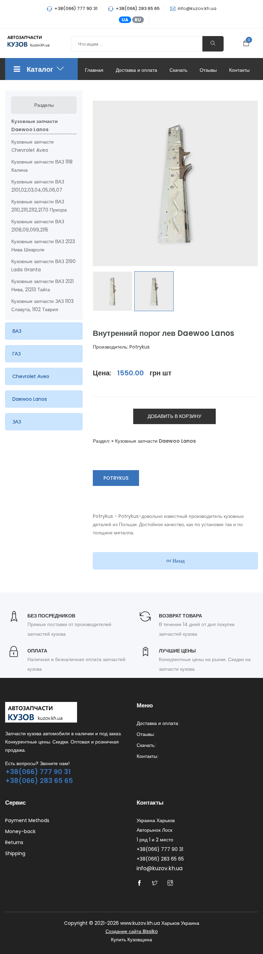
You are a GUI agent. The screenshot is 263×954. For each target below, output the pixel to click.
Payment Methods (27, 820)
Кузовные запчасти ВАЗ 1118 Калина (42, 165)
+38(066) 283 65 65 (39, 780)
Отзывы (208, 70)
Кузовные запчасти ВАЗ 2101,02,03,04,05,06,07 (37, 185)
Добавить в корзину (174, 416)
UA (125, 19)
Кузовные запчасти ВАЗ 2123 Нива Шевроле (43, 245)
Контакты (239, 70)
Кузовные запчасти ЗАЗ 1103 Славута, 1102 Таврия (42, 305)
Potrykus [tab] (115, 478)
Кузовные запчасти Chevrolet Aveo (32, 146)
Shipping (15, 853)
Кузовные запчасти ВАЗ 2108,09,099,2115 (37, 225)
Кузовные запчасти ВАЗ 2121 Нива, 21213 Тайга (42, 285)
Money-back (20, 831)
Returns (14, 842)
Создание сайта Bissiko (131, 931)
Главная (94, 70)
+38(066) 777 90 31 (38, 771)
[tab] (44, 331)
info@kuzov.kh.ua (197, 8)
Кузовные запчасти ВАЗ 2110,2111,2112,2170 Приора (39, 205)
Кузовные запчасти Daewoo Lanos (34, 125)
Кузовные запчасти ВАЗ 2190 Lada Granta (43, 265)
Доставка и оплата (136, 70)
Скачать (178, 70)
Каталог (40, 69)
